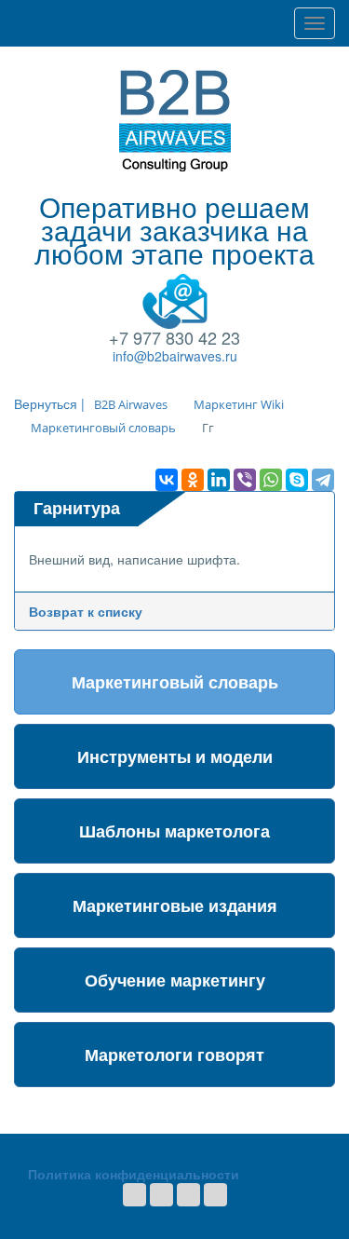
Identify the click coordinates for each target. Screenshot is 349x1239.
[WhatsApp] (271, 480)
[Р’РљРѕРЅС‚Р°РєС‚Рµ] (166, 480)
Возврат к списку (85, 611)
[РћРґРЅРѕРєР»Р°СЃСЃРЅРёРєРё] (192, 480)
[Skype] (297, 480)
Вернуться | (49, 403)
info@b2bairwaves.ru (175, 356)
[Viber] (245, 480)
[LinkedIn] (219, 480)
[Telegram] (323, 480)
